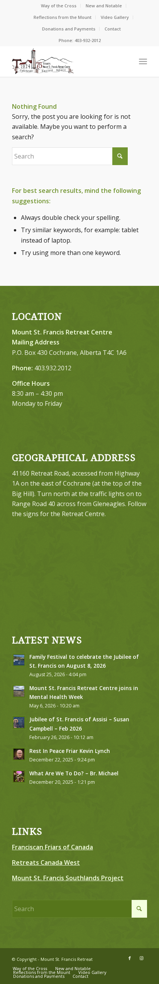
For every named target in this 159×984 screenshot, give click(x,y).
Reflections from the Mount (62, 17)
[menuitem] (59, 6)
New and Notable (104, 5)
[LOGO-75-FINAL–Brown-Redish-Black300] (66, 61)
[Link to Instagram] (141, 958)
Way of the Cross (58, 5)
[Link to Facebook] (129, 958)
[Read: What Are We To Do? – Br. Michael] (19, 776)
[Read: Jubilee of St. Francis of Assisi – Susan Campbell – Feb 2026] (19, 722)
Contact (113, 29)
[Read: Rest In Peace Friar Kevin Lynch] (19, 754)
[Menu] (143, 61)
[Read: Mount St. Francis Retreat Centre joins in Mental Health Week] (19, 691)
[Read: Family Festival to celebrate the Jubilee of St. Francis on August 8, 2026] (19, 660)
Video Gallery (115, 17)
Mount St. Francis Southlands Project (67, 878)
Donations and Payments (68, 29)
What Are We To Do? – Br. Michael (73, 773)
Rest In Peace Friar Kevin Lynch (69, 750)
